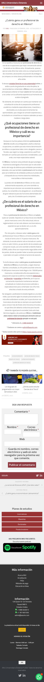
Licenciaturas (22, 514)
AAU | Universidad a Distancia (14, 2)
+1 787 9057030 (23, 613)
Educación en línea (22, 586)
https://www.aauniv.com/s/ (32, 332)
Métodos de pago (22, 583)
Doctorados (22, 524)
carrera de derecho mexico (32, 356)
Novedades (6, 14)
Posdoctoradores (22, 529)
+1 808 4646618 (27, 323)
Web (22, 439)
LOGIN (22, 630)
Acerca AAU (22, 575)
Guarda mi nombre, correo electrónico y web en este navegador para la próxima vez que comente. (22, 453)
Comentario (22, 411)
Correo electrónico (31, 428)
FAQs (22, 581)
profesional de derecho (28, 359)
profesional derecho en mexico (21, 362)
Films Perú (22, 592)
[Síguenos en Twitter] (37, 475)
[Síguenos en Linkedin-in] (41, 475)
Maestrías (22, 519)
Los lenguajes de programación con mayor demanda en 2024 (10, 389)
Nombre (12, 427)
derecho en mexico (14, 359)
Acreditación (22, 578)
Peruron (22, 589)
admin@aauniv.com (30, 327)
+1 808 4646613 (23, 610)
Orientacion (16, 14)
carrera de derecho (17, 356)
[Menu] (41, 3)
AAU (7, 28)
